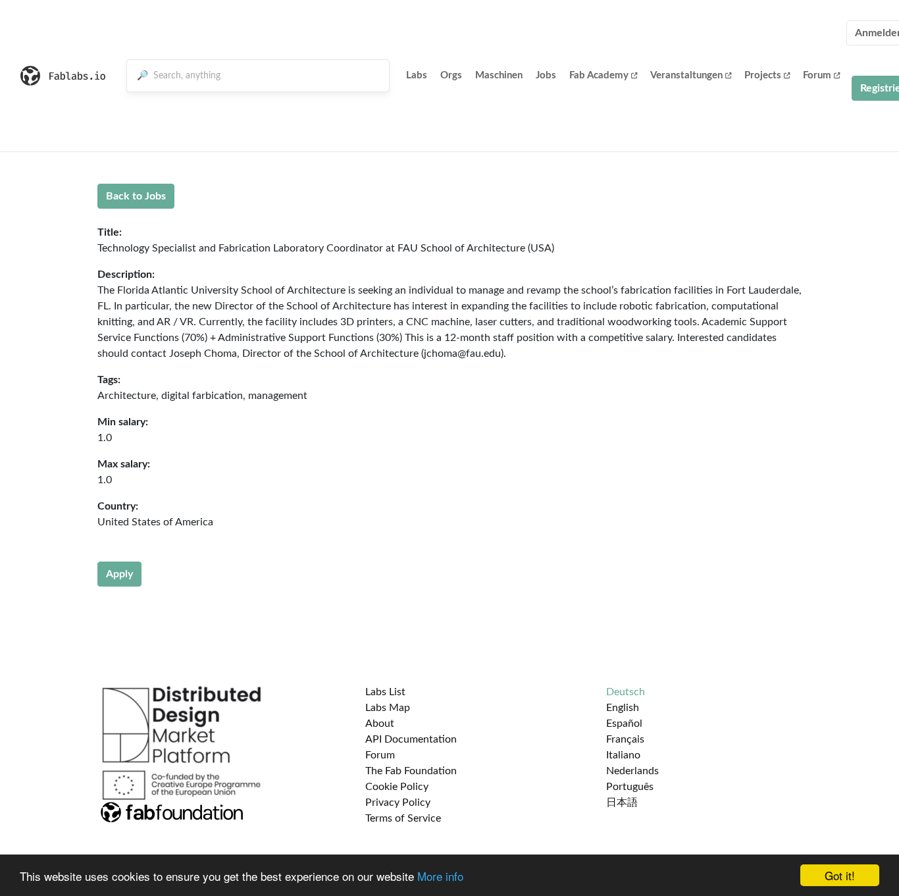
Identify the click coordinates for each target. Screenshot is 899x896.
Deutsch (625, 692)
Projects (762, 75)
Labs (416, 75)
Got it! (840, 875)
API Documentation (411, 739)
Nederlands (632, 771)
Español (624, 723)
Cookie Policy (396, 786)
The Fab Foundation (411, 771)
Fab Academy (599, 75)
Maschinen (499, 75)
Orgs (451, 75)
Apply (119, 574)
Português (630, 786)
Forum (817, 75)
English (622, 707)
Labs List (385, 692)
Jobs (546, 75)
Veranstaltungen (686, 75)
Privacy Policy (397, 802)
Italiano (623, 755)
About (379, 723)
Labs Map (387, 707)
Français (625, 739)
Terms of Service (403, 818)
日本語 (622, 802)
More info (440, 876)
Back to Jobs (136, 196)
